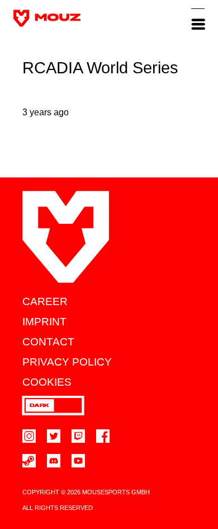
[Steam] (29, 460)
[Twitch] (78, 436)
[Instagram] (29, 436)
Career (45, 301)
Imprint (44, 321)
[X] (53, 436)
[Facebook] (103, 436)
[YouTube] (78, 460)
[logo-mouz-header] (46, 18)
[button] (198, 18)
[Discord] (53, 460)
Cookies (47, 382)
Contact (48, 342)
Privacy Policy (67, 362)
